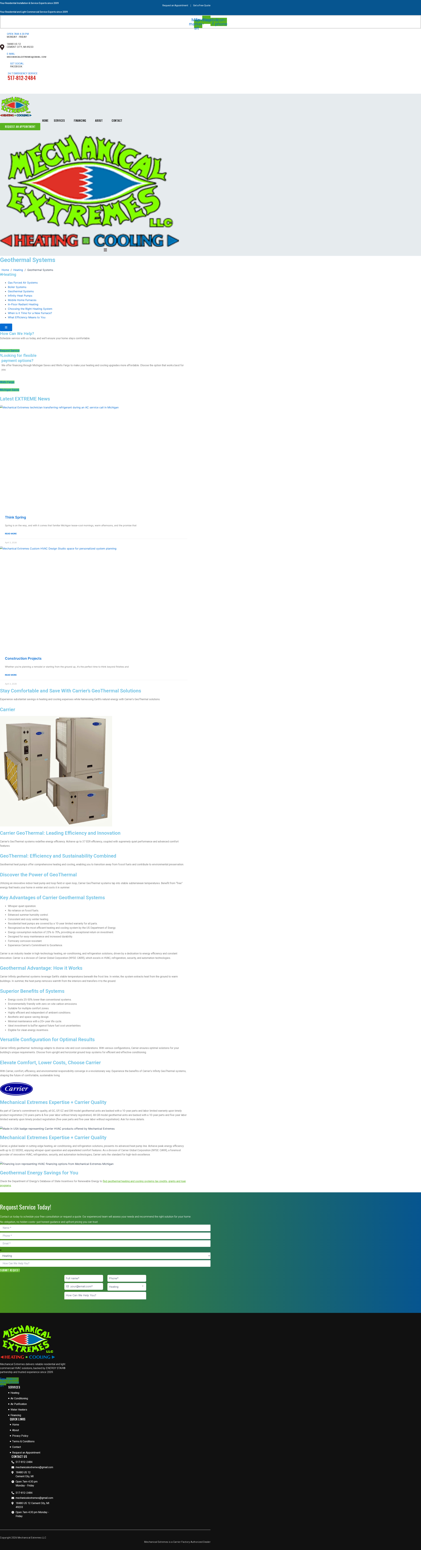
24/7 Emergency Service (22, 73)
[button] (105, 250)
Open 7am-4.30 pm (18, 34)
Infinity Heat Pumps (20, 295)
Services (59, 121)
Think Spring (15, 517)
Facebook (16, 66)
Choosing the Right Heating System (30, 308)
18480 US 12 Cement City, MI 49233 (20, 45)
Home (45, 121)
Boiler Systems (17, 287)
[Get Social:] (5, 66)
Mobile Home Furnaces (22, 300)
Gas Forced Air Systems (23, 282)
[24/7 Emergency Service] (3, 76)
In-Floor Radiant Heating (23, 304)
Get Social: (17, 63)
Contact (117, 121)
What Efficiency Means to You (26, 317)
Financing (80, 121)
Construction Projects (23, 658)
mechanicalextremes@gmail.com (26, 56)
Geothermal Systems (21, 291)
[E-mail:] (2, 57)
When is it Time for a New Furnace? (30, 313)
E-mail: (11, 54)
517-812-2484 (22, 78)
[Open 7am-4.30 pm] (2, 37)
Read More (11, 533)
